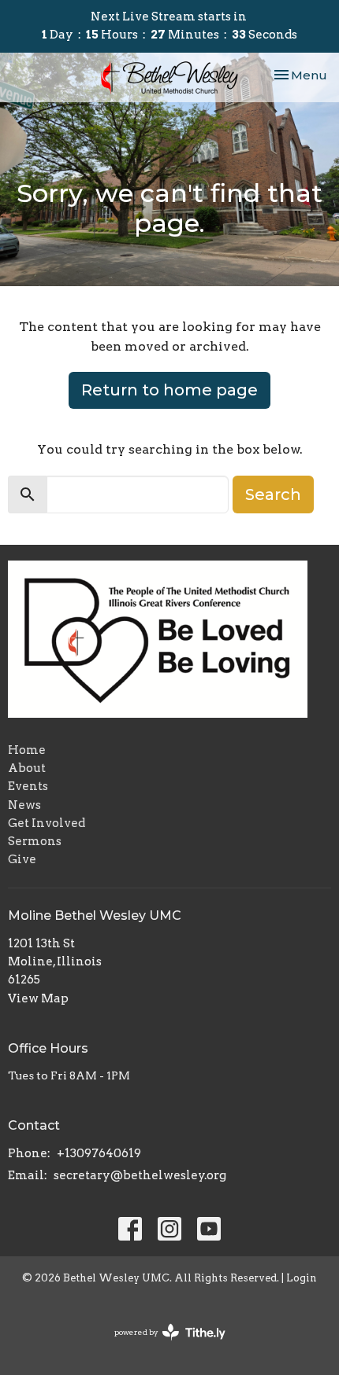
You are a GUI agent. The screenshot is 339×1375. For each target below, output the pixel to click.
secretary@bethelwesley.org (140, 1175)
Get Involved (46, 823)
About (27, 768)
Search (273, 494)
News (24, 805)
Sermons (34, 841)
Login (301, 1278)
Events (28, 786)
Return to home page (169, 390)
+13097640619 (99, 1153)
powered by (161, 1345)
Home (27, 750)
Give (22, 859)
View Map (38, 998)
